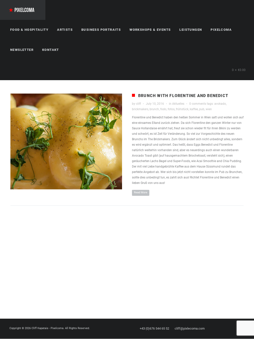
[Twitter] (225, 328)
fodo (163, 109)
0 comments (197, 103)
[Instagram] (234, 328)
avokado (220, 103)
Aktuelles (178, 103)
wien (209, 109)
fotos (171, 109)
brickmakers (140, 109)
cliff (138, 103)
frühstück (182, 109)
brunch (154, 109)
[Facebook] (216, 328)
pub (201, 109)
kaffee (194, 109)
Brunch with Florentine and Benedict (183, 95)
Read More (140, 192)
